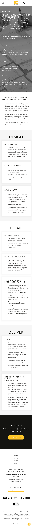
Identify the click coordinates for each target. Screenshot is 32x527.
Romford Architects (21, 515)
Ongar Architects (11, 515)
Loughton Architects (16, 518)
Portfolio (16, 458)
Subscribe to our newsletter (16, 491)
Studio (16, 453)
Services (16, 455)
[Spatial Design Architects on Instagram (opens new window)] (15, 487)
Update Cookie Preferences (19, 509)
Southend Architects (23, 517)
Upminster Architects (8, 519)
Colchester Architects (13, 517)
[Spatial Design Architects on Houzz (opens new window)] (20, 487)
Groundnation (17, 523)
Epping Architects (6, 518)
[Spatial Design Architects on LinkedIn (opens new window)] (18, 487)
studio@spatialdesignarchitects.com (16, 474)
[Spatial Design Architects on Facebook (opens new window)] (13, 487)
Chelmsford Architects (14, 514)
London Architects (18, 519)
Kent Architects (24, 518)
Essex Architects (24, 511)
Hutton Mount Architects (8, 513)
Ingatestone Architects (19, 513)
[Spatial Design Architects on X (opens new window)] (11, 487)
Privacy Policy (9, 509)
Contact (16, 463)
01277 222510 (16, 476)
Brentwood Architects (15, 511)
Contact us (8, 103)
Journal (16, 460)
